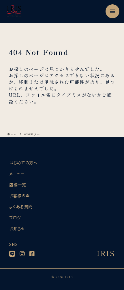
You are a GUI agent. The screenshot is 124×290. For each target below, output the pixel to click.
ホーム (12, 134)
